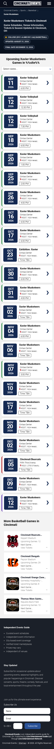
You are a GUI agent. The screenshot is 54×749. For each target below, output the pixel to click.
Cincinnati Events (11, 10)
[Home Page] (27, 3)
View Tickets (47, 78)
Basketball (32, 10)
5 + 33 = (7, 726)
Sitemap (22, 743)
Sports (23, 10)
